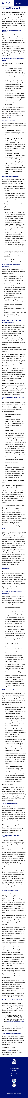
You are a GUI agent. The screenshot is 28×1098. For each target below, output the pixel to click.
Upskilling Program (14, 1068)
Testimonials (14, 1074)
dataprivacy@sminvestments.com (15, 1021)
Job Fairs (14, 1066)
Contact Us (14, 1076)
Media (14, 1070)
